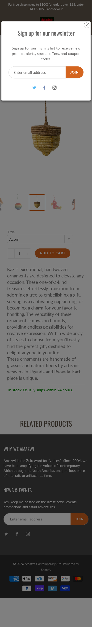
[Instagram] (54, 87)
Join (74, 72)
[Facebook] (44, 87)
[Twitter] (34, 87)
